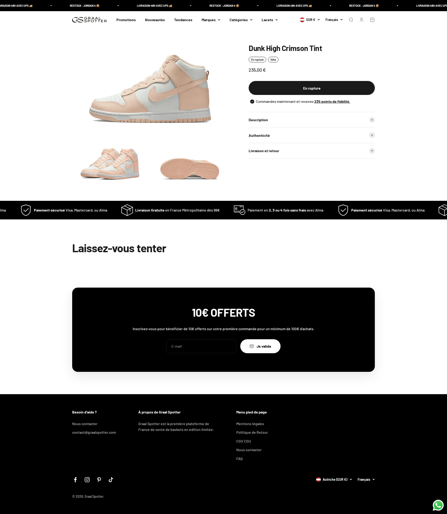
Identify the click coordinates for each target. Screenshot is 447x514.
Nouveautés (155, 19)
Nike (273, 59)
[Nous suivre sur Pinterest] (99, 480)
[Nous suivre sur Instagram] (87, 480)
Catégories (239, 19)
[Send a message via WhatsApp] (438, 505)
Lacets (267, 19)
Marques (209, 19)
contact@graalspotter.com (94, 432)
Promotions (126, 19)
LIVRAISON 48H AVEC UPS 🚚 (145, 5)
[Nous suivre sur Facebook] (75, 480)
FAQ (239, 458)
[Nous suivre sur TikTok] (111, 480)
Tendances (183, 19)
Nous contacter (85, 423)
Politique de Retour (252, 432)
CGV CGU (243, 441)
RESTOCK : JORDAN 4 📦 (75, 5)
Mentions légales (250, 423)
